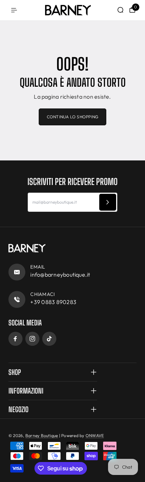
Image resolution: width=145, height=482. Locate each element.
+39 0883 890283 (53, 301)
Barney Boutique (41, 435)
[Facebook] (15, 339)
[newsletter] (107, 202)
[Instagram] (32, 339)
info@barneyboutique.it (60, 274)
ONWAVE (95, 435)
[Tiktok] (49, 339)
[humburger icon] (14, 10)
